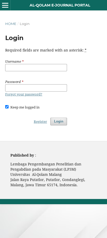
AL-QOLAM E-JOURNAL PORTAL (60, 5)
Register (40, 121)
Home (10, 24)
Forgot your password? (23, 94)
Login (58, 121)
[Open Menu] (5, 5)
